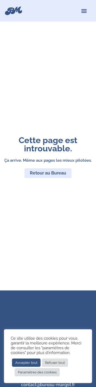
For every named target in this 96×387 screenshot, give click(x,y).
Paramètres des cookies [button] (37, 372)
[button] (84, 10)
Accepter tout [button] (26, 363)
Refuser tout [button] (55, 363)
